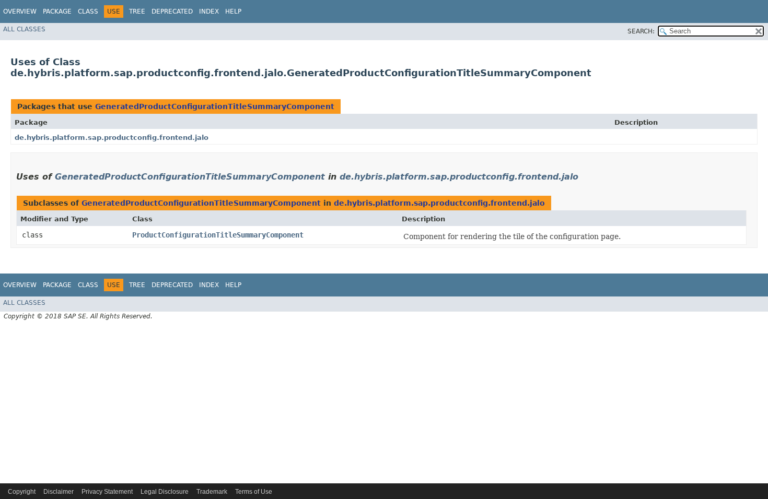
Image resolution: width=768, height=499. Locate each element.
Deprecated (172, 11)
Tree (137, 11)
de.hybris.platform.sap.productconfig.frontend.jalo (111, 137)
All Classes (24, 29)
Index (209, 11)
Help (233, 11)
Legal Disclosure (165, 491)
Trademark (211, 491)
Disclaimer (58, 491)
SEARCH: (641, 31)
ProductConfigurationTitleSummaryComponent (218, 235)
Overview (20, 11)
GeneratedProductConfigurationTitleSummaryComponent (214, 106)
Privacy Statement (107, 491)
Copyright (22, 491)
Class (88, 11)
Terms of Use (253, 491)
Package (57, 11)
